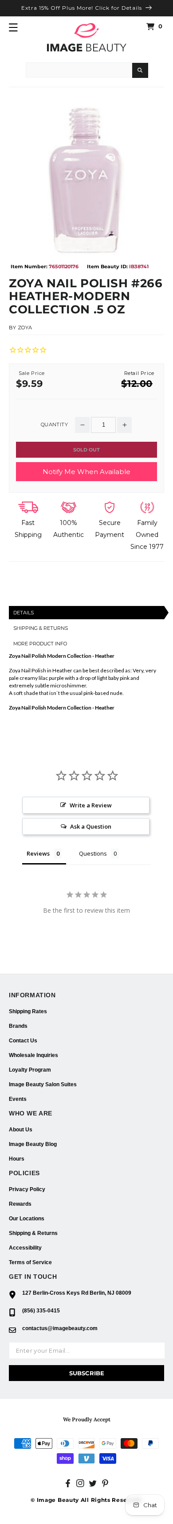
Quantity (54, 425)
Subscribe (86, 1373)
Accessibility (25, 1248)
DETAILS (23, 613)
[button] (13, 27)
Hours (16, 1159)
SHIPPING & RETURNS (40, 628)
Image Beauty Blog (33, 1144)
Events (18, 1099)
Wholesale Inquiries (33, 1055)
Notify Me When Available (86, 471)
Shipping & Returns (33, 1233)
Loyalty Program (30, 1070)
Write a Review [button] (91, 805)
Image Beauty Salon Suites (43, 1084)
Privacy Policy (27, 1189)
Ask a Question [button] (90, 826)
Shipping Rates (28, 1011)
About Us (20, 1130)
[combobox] (79, 69)
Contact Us (23, 1041)
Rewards (20, 1204)
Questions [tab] (93, 853)
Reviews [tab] (38, 853)
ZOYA (25, 327)
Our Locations (26, 1218)
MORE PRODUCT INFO (40, 643)
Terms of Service (30, 1262)
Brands (18, 1026)
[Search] (140, 70)
